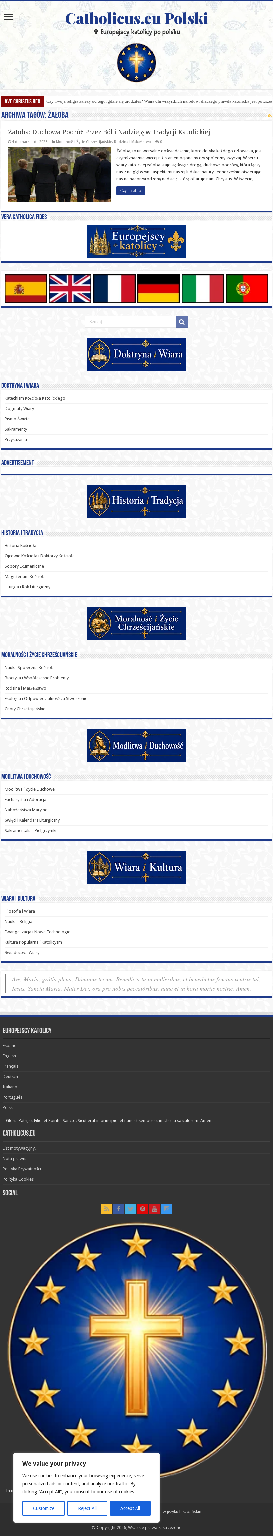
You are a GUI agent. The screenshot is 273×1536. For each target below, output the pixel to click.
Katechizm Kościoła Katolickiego (35, 398)
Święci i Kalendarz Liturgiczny (32, 820)
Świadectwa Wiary (22, 952)
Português (12, 1097)
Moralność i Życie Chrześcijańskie (84, 142)
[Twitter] (130, 1209)
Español (10, 1045)
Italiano (10, 1086)
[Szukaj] (182, 322)
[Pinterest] (142, 1209)
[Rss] (106, 1209)
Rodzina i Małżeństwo (132, 142)
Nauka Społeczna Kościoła (30, 667)
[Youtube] (154, 1209)
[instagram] (166, 1209)
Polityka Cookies (18, 1179)
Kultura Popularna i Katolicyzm (33, 942)
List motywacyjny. (19, 1148)
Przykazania (16, 439)
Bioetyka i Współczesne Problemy (37, 677)
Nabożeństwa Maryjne (26, 809)
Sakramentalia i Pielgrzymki (30, 830)
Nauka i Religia (18, 921)
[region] (86, 1488)
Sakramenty (16, 429)
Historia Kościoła (20, 545)
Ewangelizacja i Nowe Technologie (37, 931)
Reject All (87, 1508)
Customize (43, 1508)
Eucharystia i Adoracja (25, 799)
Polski (8, 1107)
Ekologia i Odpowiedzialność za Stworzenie (46, 698)
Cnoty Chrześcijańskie (25, 708)
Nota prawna (15, 1158)
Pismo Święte (17, 418)
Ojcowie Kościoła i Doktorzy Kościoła (40, 555)
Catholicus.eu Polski (136, 18)
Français (10, 1066)
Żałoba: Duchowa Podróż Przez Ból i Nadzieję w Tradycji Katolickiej (109, 132)
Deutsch (10, 1076)
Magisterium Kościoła (25, 576)
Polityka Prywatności (22, 1168)
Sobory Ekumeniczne (24, 566)
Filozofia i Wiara (20, 911)
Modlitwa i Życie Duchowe (30, 789)
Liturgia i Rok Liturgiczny (27, 586)
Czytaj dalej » (130, 190)
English (9, 1055)
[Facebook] (118, 1209)
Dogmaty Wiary (19, 408)
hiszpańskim (191, 1511)
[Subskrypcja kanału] (270, 115)
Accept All (130, 1508)
